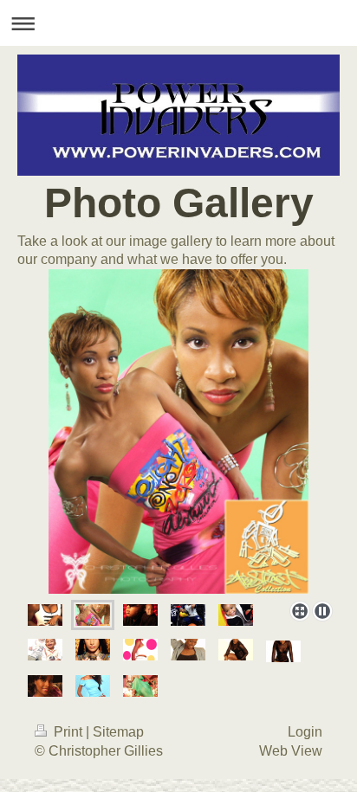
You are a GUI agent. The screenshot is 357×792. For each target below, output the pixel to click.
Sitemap (118, 731)
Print (68, 731)
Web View (290, 751)
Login (305, 731)
